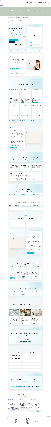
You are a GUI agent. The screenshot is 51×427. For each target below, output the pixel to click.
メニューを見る (12, 278)
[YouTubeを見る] (50, 3)
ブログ (27, 422)
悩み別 (31, 2)
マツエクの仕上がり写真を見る (14, 68)
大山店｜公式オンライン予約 (13, 410)
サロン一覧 (25, 2)
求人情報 (27, 421)
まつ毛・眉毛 (29, 2)
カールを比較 (14, 50)
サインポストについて (28, 419)
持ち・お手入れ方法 (25, 179)
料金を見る (23, 277)
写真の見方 (26, 50)
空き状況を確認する (35, 386)
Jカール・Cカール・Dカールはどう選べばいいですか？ (18, 358)
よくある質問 (38, 50)
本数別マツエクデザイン (23, 291)
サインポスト (43, 2)
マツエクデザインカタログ (35, 294)
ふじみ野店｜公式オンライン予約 (37, 411)
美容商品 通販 (40, 2)
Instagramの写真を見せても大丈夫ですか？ (17, 355)
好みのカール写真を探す (13, 147)
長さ (16, 176)
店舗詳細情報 (13, 409)
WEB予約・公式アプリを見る (22, 341)
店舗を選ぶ (34, 50)
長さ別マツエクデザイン (34, 291)
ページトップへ (48, 416)
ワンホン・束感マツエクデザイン (24, 294)
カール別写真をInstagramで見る (16, 386)
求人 (45, 2)
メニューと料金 (30, 50)
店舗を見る (11, 323)
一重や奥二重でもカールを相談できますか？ (17, 361)
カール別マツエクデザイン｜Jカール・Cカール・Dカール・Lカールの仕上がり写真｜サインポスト (19, 17)
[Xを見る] (48, 3)
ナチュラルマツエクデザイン (13, 291)
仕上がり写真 (10, 50)
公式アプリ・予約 (17, 421)
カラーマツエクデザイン (12, 294)
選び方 (18, 50)
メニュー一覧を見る (35, 276)
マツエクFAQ (31, 179)
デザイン (33, 2)
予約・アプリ (36, 2)
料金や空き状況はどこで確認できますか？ (16, 369)
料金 (27, 2)
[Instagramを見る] (47, 3)
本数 (18, 176)
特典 (38, 2)
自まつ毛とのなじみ (22, 50)
